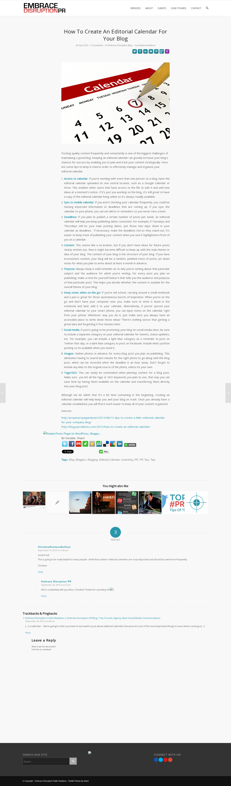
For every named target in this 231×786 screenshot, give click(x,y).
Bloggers (81, 459)
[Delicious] (106, 444)
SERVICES (135, 8)
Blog (71, 459)
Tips (153, 459)
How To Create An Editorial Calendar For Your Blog (115, 35)
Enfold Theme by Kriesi (78, 781)
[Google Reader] (113, 444)
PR (136, 459)
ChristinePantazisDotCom (54, 547)
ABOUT (149, 8)
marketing (127, 459)
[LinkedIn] (120, 444)
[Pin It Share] (165, 760)
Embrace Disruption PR (56, 581)
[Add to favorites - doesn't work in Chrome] (92, 444)
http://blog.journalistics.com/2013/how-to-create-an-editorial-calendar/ (105, 426)
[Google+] (170, 760)
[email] (78, 444)
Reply (40, 571)
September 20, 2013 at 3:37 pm (56, 585)
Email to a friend (151, 64)
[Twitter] (65, 444)
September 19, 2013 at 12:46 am (53, 550)
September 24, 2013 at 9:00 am (40, 621)
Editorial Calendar (109, 459)
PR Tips (144, 459)
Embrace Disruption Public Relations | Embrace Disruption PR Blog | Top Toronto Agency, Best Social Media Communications (92, 618)
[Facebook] (72, 444)
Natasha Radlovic (147, 45)
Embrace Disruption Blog (120, 45)
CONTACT (196, 8)
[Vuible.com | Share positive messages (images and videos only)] (85, 444)
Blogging (93, 459)
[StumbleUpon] (99, 444)
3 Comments (97, 45)
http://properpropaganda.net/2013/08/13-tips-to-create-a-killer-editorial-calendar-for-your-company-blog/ (113, 420)
